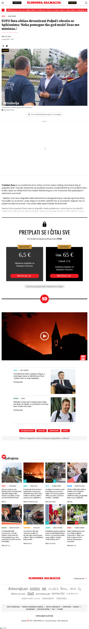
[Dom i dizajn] (30, 593)
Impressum (67, 607)
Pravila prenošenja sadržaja (32, 607)
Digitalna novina (43, 609)
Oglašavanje (30, 609)
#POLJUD (41, 431)
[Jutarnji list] (18, 589)
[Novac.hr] (58, 593)
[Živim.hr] (64, 589)
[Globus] (53, 589)
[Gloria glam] (79, 589)
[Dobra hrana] (18, 593)
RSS (53, 609)
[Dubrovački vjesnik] (31, 598)
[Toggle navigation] (2, 2)
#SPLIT (65, 431)
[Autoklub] (43, 593)
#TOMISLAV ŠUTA (27, 431)
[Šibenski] (61, 598)
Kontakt (76, 607)
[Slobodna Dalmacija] (44, 3)
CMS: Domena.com (62, 620)
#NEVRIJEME (54, 431)
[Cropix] (72, 593)
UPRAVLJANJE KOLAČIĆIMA (44, 616)
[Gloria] (73, 589)
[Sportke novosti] (44, 589)
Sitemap (60, 609)
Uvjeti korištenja (13, 607)
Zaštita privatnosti (53, 607)
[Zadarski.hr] (48, 598)
